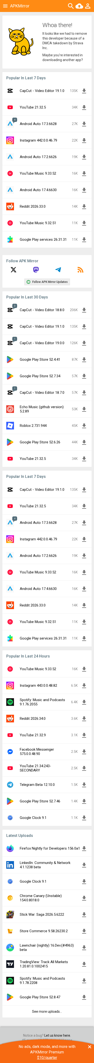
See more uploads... (47, 1011)
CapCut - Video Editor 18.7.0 (42, 392)
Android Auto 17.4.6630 (38, 190)
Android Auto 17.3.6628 (38, 124)
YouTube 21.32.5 (33, 107)
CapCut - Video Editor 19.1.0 (42, 91)
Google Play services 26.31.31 (43, 239)
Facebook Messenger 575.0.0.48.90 (37, 751)
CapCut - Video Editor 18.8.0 (42, 310)
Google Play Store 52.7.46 (40, 801)
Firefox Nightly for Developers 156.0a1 (50, 848)
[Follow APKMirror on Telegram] (58, 271)
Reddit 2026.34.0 (33, 718)
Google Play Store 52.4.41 (40, 359)
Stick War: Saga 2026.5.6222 (42, 914)
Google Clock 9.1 (33, 818)
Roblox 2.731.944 (33, 425)
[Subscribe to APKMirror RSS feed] (80, 271)
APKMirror (19, 5)
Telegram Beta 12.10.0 (37, 785)
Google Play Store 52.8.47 (40, 997)
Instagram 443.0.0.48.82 (38, 685)
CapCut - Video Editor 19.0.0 (42, 343)
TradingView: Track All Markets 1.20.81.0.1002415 (44, 964)
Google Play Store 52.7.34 (40, 376)
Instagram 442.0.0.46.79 (38, 140)
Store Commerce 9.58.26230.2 (44, 931)
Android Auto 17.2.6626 (38, 157)
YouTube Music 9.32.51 (38, 223)
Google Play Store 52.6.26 (40, 442)
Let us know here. (57, 1035)
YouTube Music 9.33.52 (38, 173)
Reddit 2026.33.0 (33, 206)
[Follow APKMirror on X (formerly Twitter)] (13, 271)
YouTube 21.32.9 (33, 735)
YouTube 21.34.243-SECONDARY (35, 768)
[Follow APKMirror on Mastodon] (36, 271)
